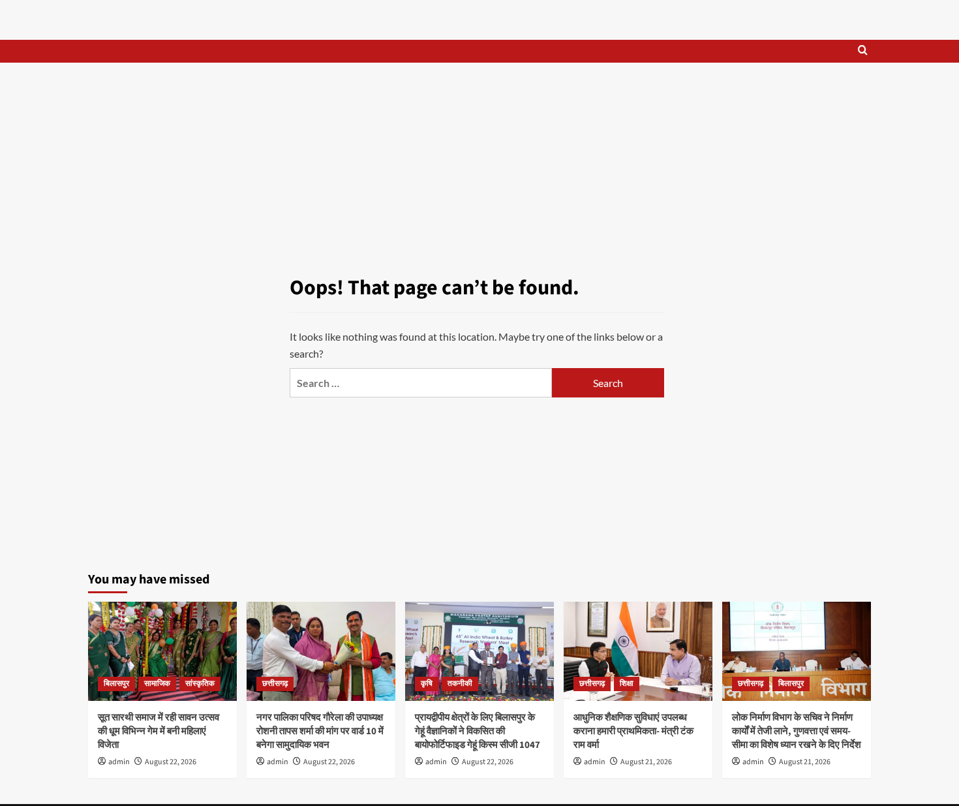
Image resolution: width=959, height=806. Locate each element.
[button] (863, 51)
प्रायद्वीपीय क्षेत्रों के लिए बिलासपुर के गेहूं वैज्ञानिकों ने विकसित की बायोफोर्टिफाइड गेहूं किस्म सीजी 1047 (477, 731)
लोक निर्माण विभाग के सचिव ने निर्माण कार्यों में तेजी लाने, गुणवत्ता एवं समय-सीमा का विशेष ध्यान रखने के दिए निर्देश (796, 731)
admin (119, 761)
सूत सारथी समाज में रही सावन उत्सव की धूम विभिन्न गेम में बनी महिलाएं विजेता (158, 731)
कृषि (427, 683)
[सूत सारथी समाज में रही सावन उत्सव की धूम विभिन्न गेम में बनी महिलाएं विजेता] (162, 651)
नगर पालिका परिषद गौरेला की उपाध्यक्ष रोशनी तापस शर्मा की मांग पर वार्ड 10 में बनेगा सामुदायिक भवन (320, 731)
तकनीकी (460, 683)
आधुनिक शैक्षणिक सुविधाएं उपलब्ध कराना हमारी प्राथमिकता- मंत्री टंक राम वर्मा (633, 731)
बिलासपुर (116, 683)
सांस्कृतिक (200, 683)
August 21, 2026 (646, 761)
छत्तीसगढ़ (275, 683)
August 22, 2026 (170, 761)
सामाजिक (157, 683)
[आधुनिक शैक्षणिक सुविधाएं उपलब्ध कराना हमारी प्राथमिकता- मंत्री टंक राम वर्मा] (638, 651)
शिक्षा (626, 683)
